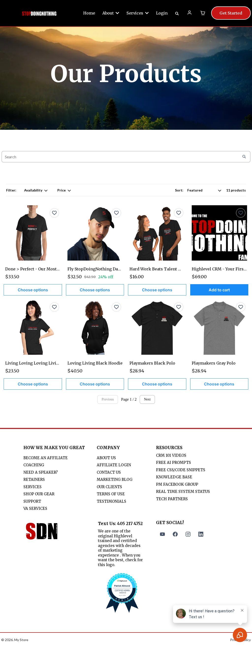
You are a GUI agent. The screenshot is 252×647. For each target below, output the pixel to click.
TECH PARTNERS (172, 499)
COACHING (33, 465)
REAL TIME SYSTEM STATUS (183, 491)
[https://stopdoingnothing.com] (39, 13)
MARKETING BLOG (114, 479)
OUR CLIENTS (109, 487)
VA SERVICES (35, 508)
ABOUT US (106, 458)
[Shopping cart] (202, 13)
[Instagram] (188, 534)
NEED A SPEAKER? (40, 472)
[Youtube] (162, 534)
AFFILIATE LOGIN (114, 465)
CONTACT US (109, 472)
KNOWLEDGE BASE (174, 477)
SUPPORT (32, 501)
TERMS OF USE (111, 494)
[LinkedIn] (200, 534)
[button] (117, 13)
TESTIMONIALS (111, 501)
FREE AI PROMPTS (173, 462)
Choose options (33, 289)
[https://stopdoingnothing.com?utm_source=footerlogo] (58, 532)
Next (147, 399)
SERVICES (32, 487)
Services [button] (135, 13)
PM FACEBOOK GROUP (177, 484)
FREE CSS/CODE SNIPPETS (180, 470)
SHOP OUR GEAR (38, 494)
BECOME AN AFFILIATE (45, 458)
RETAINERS (34, 479)
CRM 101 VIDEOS (171, 455)
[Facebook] (175, 534)
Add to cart (219, 289)
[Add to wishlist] (54, 213)
